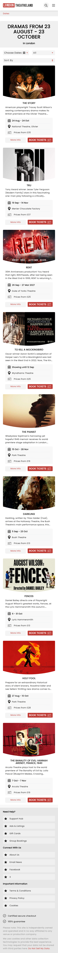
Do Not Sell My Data (39, 948)
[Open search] (46, 5)
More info (16, 139)
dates (6, 13)
